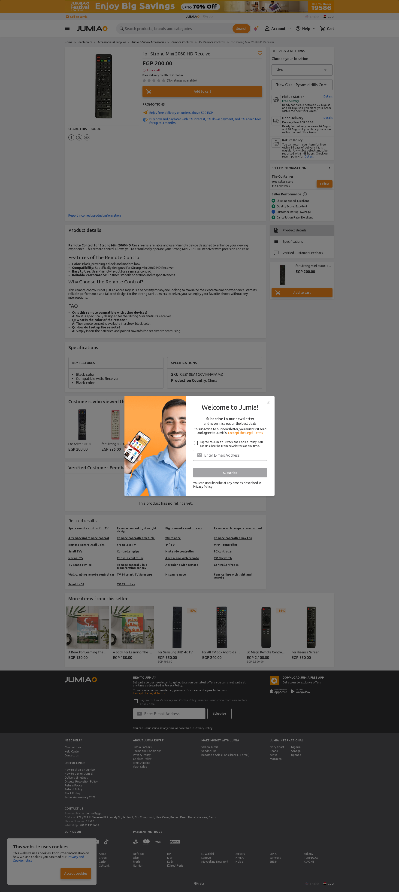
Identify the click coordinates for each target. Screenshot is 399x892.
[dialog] (199, 446)
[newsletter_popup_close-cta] (268, 402)
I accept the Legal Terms (245, 433)
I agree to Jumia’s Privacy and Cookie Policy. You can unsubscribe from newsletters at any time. (231, 443)
